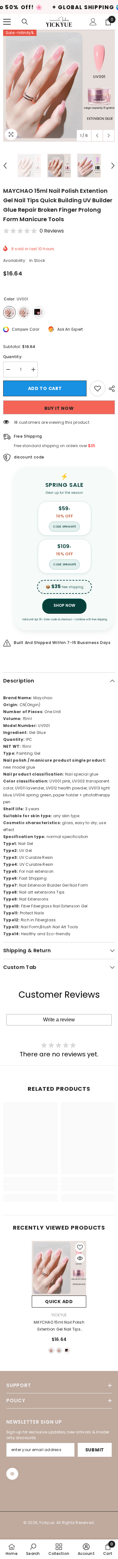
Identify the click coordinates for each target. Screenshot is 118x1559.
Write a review (59, 1019)
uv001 (51, 1350)
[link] (30, 1187)
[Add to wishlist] (97, 388)
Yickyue (59, 1315)
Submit (94, 1450)
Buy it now (59, 408)
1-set (67, 1350)
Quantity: (12, 356)
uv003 (59, 1350)
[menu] (7, 22)
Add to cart (45, 388)
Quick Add (59, 1301)
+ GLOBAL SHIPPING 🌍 (61, 7)
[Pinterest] (12, 1474)
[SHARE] (110, 388)
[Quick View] (80, 1258)
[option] (59, 86)
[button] (97, 135)
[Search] (25, 22)
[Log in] (93, 21)
